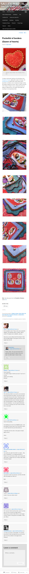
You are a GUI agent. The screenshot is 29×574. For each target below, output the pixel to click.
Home (4, 11)
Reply (5, 342)
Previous (20, 32)
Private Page (20, 23)
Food (3, 314)
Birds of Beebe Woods (7, 14)
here (6, 299)
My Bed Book (5, 20)
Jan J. (5, 392)
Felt (25, 313)
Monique (5, 370)
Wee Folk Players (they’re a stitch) (9, 28)
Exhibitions (15, 14)
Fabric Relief (21, 313)
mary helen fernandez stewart (10, 449)
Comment (20, 563)
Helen (5, 329)
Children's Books (15, 313)
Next (25, 32)
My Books (11, 20)
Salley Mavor (21, 314)
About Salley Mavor (10, 11)
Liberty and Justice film (14, 17)
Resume (4, 25)
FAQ (20, 14)
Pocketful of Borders (13, 314)
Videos (9, 25)
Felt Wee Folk (5, 17)
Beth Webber (6, 473)
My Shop (17, 20)
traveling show (5, 81)
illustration (7, 314)
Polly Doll (13, 23)
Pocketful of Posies (6, 23)
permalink (10, 316)
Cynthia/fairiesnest (7, 531)
